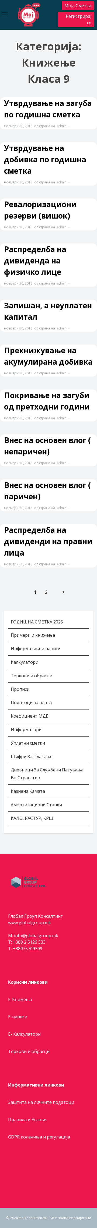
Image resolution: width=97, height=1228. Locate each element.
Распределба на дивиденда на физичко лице (35, 260)
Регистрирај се (78, 19)
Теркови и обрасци (32, 676)
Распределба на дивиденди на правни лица (48, 541)
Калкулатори (24, 662)
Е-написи (17, 1017)
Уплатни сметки (28, 743)
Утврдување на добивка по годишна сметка (45, 159)
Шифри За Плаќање (32, 757)
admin (62, 126)
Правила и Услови (27, 1120)
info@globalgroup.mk (36, 936)
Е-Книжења (20, 999)
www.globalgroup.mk (29, 923)
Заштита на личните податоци (41, 1102)
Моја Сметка (77, 6)
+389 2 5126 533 (29, 942)
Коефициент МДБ (29, 716)
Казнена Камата (28, 791)
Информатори (26, 729)
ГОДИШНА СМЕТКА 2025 (37, 622)
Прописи (20, 689)
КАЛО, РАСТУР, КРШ (32, 818)
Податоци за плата (31, 702)
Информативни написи (36, 649)
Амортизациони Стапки (36, 805)
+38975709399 (27, 949)
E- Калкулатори (24, 1034)
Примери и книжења (33, 635)
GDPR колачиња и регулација (39, 1137)
